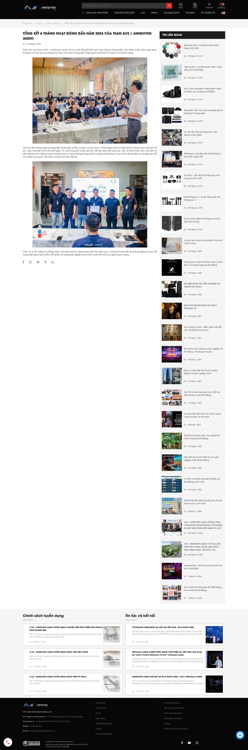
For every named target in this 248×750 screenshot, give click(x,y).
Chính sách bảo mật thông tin (176, 729)
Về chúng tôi (101, 708)
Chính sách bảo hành (173, 713)
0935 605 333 (36, 726)
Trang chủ (27, 23)
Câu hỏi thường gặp (104, 734)
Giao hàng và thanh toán (174, 708)
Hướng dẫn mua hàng (173, 718)
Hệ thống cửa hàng (104, 723)
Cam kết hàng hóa (172, 703)
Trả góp (167, 723)
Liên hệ (98, 729)
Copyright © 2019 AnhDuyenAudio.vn (59, 741)
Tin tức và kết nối (53, 23)
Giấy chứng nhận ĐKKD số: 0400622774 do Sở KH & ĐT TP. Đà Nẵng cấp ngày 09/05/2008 (67, 745)
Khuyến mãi (100, 703)
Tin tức (38, 23)
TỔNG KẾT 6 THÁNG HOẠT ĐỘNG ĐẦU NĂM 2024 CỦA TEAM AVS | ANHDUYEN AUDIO (99, 23)
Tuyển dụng (100, 718)
